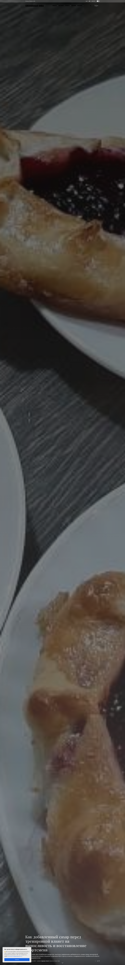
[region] (17, 954)
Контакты (79, 5)
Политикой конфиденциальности (14, 956)
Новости (54, 5)
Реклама (74, 5)
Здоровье (43, 961)
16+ (96, 5)
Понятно (17, 959)
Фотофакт (61, 5)
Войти (93, 1)
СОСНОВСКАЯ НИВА (34, 5)
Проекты (67, 5)
